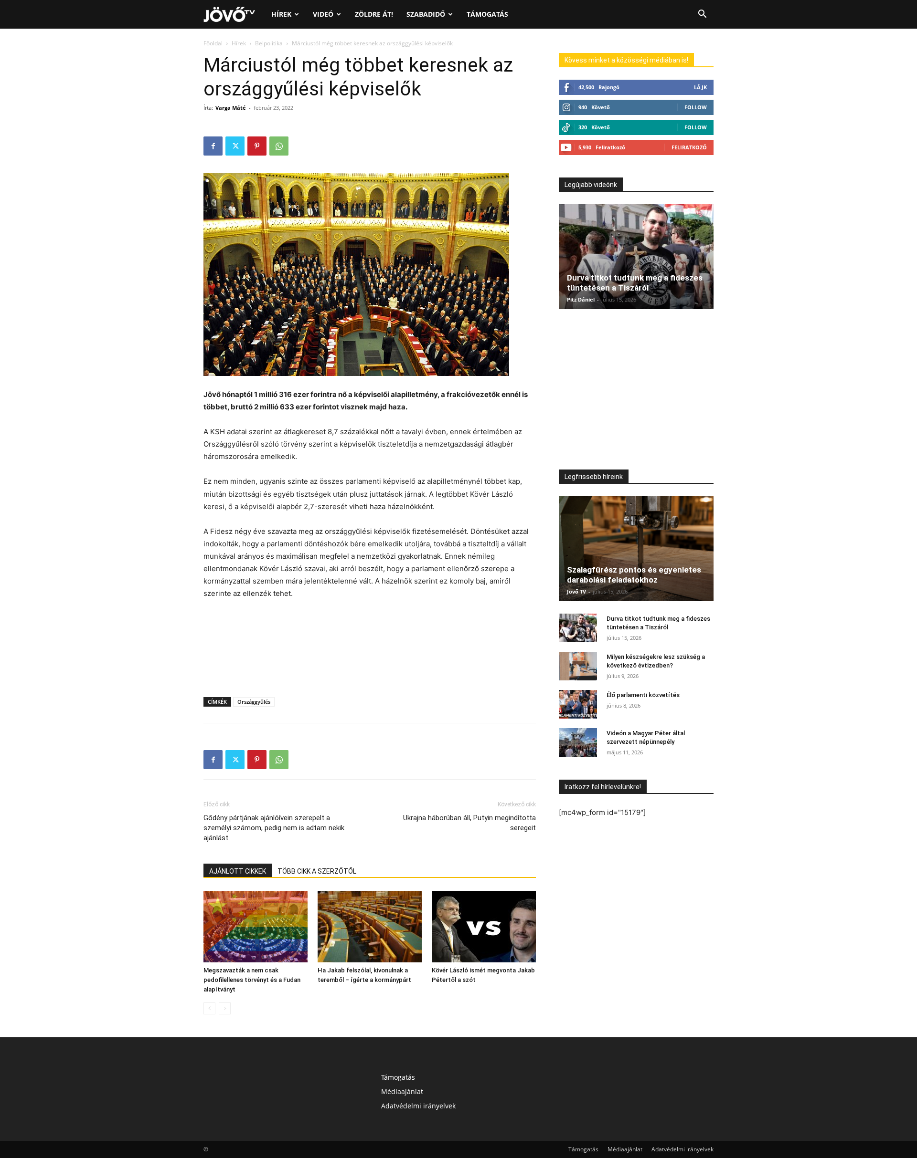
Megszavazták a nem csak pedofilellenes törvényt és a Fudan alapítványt (251, 980)
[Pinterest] (257, 146)
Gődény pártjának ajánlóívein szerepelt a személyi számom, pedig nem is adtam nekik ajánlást (273, 828)
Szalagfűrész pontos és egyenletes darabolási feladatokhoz (634, 574)
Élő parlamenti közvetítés (643, 695)
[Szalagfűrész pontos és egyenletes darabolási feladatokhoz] (636, 548)
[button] (702, 15)
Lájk (700, 87)
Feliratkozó (689, 147)
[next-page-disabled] (225, 1008)
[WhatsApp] (278, 146)
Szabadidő (425, 14)
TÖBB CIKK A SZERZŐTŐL (316, 871)
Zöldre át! (374, 14)
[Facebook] (213, 146)
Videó (323, 14)
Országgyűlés (253, 701)
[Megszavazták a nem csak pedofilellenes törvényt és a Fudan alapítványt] (255, 926)
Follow (695, 107)
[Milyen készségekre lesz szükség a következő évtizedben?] (578, 666)
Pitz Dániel (581, 299)
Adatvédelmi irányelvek (418, 1105)
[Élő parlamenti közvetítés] (578, 704)
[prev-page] (209, 1008)
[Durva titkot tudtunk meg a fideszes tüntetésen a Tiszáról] (636, 256)
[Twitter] (235, 146)
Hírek (281, 14)
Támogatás (487, 14)
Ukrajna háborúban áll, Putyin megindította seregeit (469, 823)
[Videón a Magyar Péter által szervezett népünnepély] (578, 742)
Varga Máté (230, 107)
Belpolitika (269, 43)
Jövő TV (576, 591)
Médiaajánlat (402, 1091)
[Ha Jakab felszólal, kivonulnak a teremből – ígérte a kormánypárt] (370, 926)
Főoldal (213, 43)
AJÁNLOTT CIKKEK (237, 871)
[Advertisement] (369, 626)
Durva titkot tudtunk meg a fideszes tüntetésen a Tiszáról (635, 282)
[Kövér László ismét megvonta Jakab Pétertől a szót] (484, 926)
